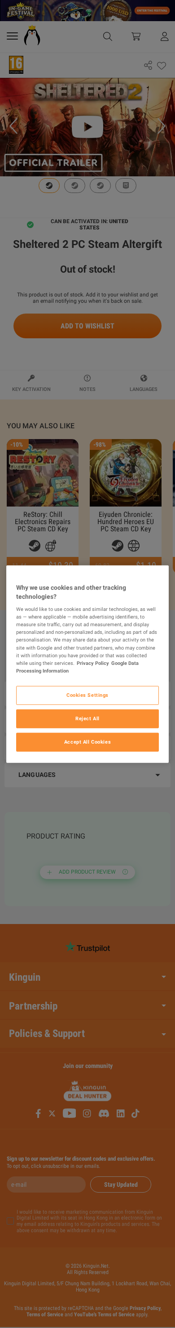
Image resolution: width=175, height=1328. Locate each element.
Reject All (87, 718)
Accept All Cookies (87, 741)
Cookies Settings (87, 694)
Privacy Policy (93, 663)
